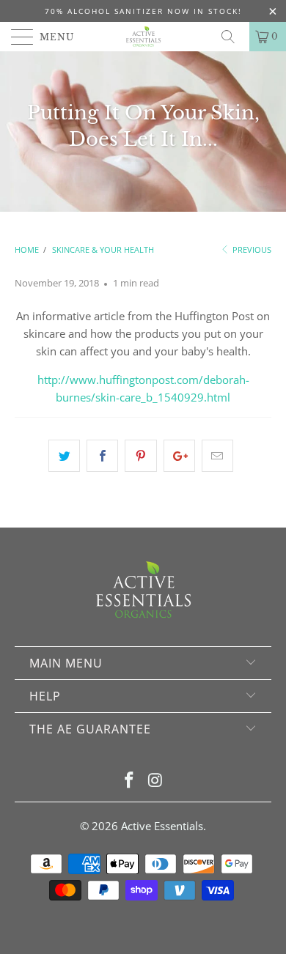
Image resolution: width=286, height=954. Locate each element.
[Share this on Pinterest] (140, 456)
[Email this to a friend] (217, 456)
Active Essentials (162, 825)
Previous (250, 249)
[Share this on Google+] (179, 456)
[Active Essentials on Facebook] (129, 780)
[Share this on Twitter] (64, 456)
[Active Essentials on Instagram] (155, 780)
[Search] (233, 36)
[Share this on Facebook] (102, 456)
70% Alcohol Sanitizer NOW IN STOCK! (143, 11)
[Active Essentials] (143, 36)
